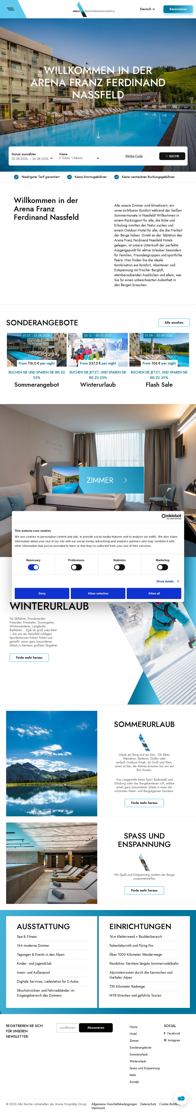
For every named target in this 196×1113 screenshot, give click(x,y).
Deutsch (145, 9)
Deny (42, 593)
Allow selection (98, 593)
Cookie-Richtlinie (170, 1104)
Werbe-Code (134, 156)
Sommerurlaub (139, 1054)
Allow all (154, 593)
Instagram (174, 1040)
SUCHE (174, 156)
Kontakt (134, 1082)
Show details (165, 581)
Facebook (173, 1033)
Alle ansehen (174, 322)
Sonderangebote (140, 1048)
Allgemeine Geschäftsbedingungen (114, 1104)
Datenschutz (148, 1104)
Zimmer (134, 1041)
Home (133, 1027)
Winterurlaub (138, 1061)
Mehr (133, 1075)
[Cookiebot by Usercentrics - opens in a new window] (164, 517)
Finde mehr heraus (29, 657)
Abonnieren (95, 1027)
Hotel (133, 1034)
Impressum (98, 1108)
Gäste (63, 154)
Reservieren (178, 9)
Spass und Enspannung (145, 1068)
